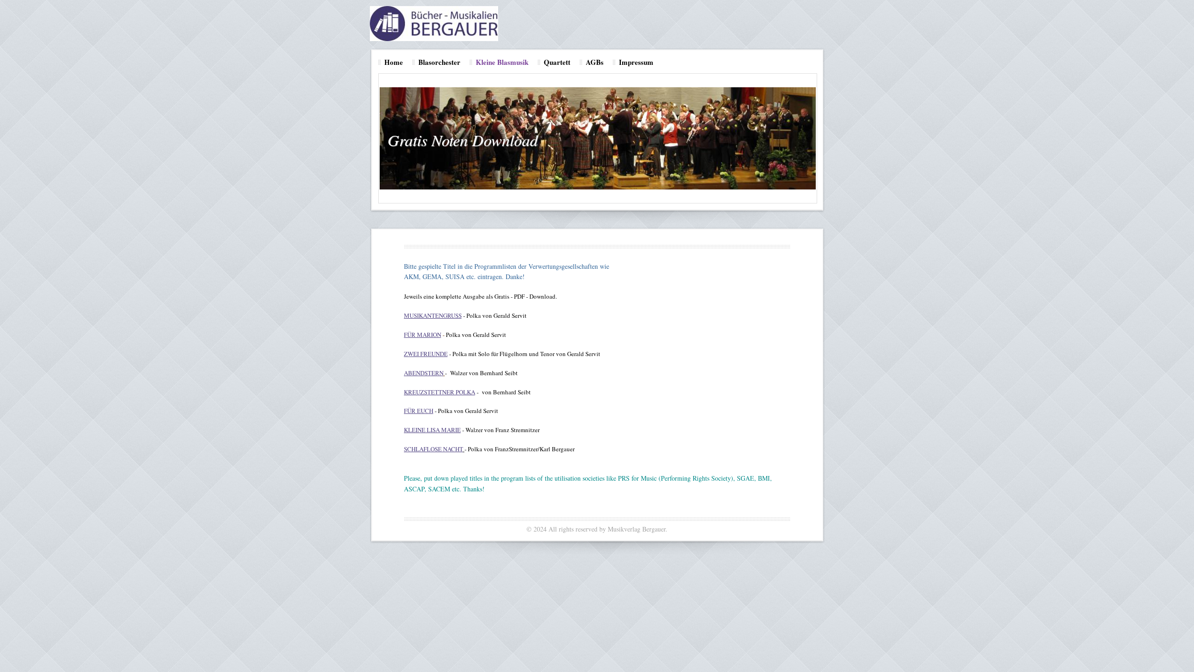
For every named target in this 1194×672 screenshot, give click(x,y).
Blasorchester (439, 62)
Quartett (557, 62)
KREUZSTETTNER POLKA (439, 392)
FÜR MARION (422, 334)
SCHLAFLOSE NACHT (433, 449)
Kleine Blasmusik (502, 62)
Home (393, 62)
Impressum (636, 62)
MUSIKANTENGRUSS (433, 315)
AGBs (595, 62)
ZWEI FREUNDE (426, 354)
